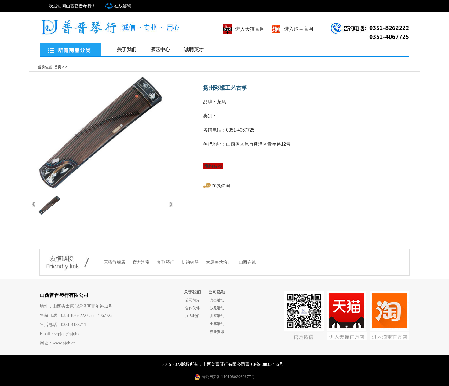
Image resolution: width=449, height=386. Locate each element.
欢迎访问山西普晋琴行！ (72, 6)
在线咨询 (122, 6)
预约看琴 (213, 166)
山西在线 (247, 262)
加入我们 (192, 316)
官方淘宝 (142, 262)
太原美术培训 (219, 262)
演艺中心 (160, 49)
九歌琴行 (166, 262)
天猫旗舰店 (115, 262)
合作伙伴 (192, 308)
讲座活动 (217, 316)
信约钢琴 (190, 262)
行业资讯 (217, 332)
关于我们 (127, 49)
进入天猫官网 (250, 29)
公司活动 (216, 292)
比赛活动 (217, 324)
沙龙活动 (217, 308)
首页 (57, 67)
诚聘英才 (194, 49)
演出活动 (217, 300)
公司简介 (192, 300)
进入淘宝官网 (298, 29)
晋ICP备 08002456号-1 (266, 364)
